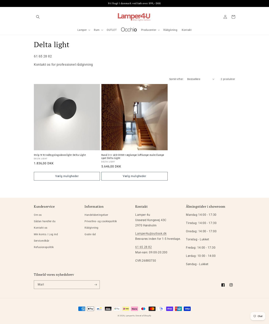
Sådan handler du (45, 221)
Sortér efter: (176, 79)
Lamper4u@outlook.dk (151, 233)
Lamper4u (130, 316)
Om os (38, 214)
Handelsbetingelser (96, 214)
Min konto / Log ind (46, 234)
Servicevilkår (41, 240)
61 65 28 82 (143, 247)
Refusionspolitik (44, 247)
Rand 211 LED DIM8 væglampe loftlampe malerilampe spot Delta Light (132, 156)
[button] (38, 17)
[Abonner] (95, 284)
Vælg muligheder (67, 176)
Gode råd (90, 234)
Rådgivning (91, 227)
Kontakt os (40, 227)
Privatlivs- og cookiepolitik (101, 221)
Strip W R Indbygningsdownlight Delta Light (60, 154)
